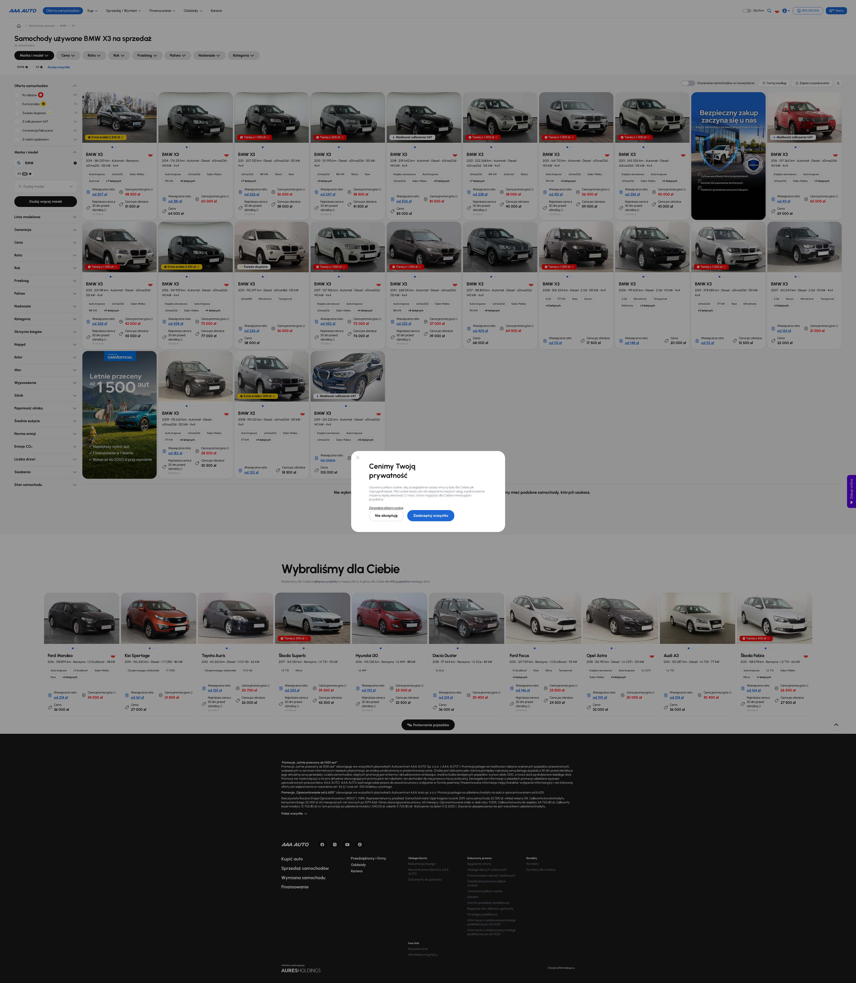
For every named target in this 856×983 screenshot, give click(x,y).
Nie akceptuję (386, 515)
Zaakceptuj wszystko (430, 515)
